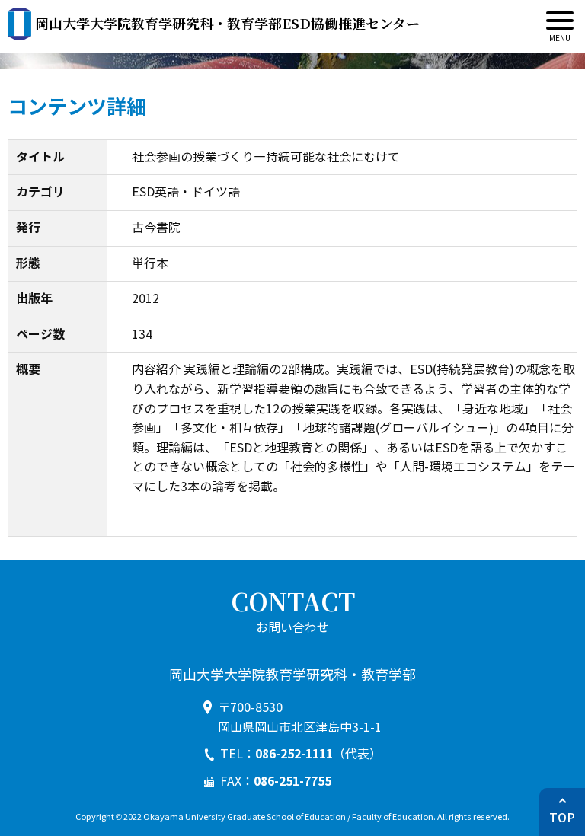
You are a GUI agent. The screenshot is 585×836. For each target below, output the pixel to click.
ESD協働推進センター (227, 23)
